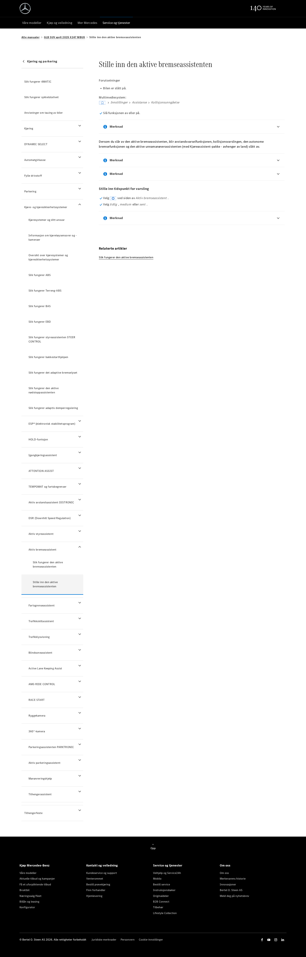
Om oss (224, 873)
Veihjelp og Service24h (167, 873)
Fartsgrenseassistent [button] (42, 605)
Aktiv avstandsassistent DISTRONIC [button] (51, 502)
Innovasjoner (228, 884)
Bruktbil (24, 890)
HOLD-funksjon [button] (38, 439)
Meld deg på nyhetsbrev (234, 896)
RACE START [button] (37, 700)
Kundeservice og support (101, 873)
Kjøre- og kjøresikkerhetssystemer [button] (45, 207)
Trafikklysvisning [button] (39, 637)
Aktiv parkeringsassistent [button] (44, 763)
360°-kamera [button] (37, 731)
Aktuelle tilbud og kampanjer (37, 878)
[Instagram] (276, 940)
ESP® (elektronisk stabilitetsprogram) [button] (52, 424)
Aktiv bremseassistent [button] (42, 549)
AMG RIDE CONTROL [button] (42, 684)
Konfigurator (27, 907)
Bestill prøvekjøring (98, 884)
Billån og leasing (29, 901)
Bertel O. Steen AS (231, 890)
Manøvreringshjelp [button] (40, 778)
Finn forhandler (95, 890)
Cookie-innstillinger (151, 939)
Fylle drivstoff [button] (33, 176)
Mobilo (157, 878)
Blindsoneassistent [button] (40, 653)
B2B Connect (161, 901)
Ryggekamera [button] (37, 715)
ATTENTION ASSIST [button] (41, 471)
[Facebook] (262, 940)
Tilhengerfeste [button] (33, 813)
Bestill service (161, 884)
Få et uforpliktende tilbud (35, 884)
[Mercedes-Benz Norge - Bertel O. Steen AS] (25, 8)
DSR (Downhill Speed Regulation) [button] (50, 518)
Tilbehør (158, 907)
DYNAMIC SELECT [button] (35, 144)
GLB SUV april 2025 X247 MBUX (64, 37)
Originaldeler (161, 896)
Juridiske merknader (104, 939)
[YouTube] (269, 940)
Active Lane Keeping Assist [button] (45, 668)
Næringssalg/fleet (30, 896)
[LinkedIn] (282, 940)
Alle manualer (30, 37)
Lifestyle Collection (165, 913)
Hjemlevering (94, 896)
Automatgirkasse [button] (35, 160)
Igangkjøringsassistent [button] (43, 455)
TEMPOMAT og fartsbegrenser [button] (47, 486)
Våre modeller (27, 873)
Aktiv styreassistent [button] (41, 534)
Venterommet (94, 878)
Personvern (128, 939)
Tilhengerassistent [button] (40, 794)
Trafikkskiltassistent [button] (41, 621)
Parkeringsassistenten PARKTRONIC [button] (51, 747)
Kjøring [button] (28, 128)
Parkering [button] (30, 191)
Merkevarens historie (233, 878)
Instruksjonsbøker (164, 890)
